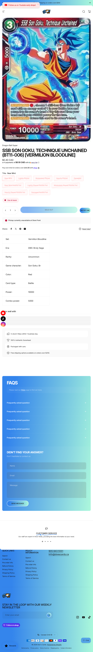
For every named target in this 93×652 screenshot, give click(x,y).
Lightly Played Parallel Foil (38, 185)
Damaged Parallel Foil (39, 192)
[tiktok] (3, 318)
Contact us (6, 559)
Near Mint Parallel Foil (13, 185)
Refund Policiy (7, 566)
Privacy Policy (7, 570)
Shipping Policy (8, 573)
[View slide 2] (45, 541)
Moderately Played (43, 178)
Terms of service (44, 648)
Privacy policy (35, 648)
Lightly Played (23, 178)
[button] (24, 162)
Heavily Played (62, 178)
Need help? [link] (86, 229)
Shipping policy (55, 648)
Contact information (66, 648)
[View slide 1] (42, 541)
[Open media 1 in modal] (86, 21)
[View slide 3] (47, 541)
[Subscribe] (49, 615)
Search (5, 556)
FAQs (23, 390)
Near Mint (8, 178)
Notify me (85, 210)
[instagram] (3, 324)
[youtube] (3, 313)
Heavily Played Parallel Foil (15, 192)
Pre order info (7, 563)
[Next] (89, 2)
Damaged (77, 178)
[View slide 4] (50, 541)
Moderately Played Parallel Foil (65, 185)
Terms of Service (8, 576)
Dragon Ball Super (10, 145)
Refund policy (25, 648)
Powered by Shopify (54, 645)
